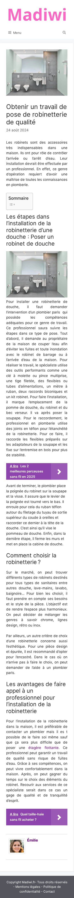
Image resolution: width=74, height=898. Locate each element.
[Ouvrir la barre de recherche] (64, 33)
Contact (49, 891)
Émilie (32, 840)
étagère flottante (43, 748)
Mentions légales (27, 887)
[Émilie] (17, 852)
